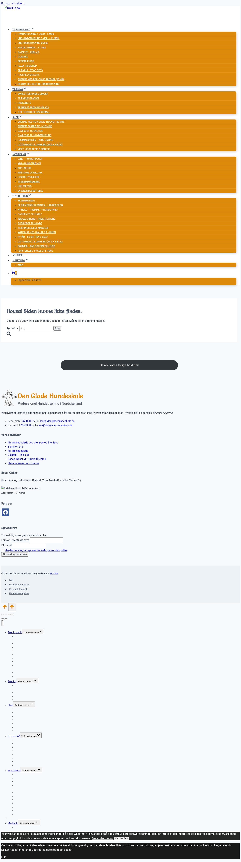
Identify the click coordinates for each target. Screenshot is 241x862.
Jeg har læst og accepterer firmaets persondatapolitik (36, 550)
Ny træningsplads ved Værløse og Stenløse (33, 442)
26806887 (28, 421)
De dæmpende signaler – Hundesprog (40, 205)
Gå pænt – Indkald (18, 454)
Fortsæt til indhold (12, 3)
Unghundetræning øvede (33, 43)
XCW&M (54, 573)
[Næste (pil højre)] (6, 618)
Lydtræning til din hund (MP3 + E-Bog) (40, 144)
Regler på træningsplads (33, 107)
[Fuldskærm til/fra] (6, 614)
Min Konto (13, 823)
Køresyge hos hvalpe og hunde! (37, 232)
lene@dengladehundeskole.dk (57, 421)
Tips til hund (14, 770)
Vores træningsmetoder (33, 93)
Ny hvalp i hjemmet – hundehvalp (38, 209)
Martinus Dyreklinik (30, 172)
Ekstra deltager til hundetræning (39, 84)
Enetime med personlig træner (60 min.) (41, 79)
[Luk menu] (2, 623)
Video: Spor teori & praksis (34, 149)
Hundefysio (25, 186)
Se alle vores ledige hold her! (119, 365)
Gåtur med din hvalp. (30, 214)
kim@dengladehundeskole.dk (55, 425)
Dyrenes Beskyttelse (30, 191)
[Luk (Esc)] (12, 614)
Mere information (102, 838)
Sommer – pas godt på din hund (36, 246)
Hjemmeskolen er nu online (23, 463)
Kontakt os (24, 168)
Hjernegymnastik (29, 75)
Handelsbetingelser (19, 584)
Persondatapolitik (18, 589)
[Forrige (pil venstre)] (2, 618)
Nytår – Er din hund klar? (33, 237)
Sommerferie (15, 446)
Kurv (21, 265)
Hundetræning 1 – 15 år (32, 47)
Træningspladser (29, 98)
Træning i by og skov (30, 70)
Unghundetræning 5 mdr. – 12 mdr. (39, 38)
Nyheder (17, 255)
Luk (3, 857)
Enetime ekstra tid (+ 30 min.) (35, 126)
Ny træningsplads (18, 450)
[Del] (9, 614)
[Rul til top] (4, 607)
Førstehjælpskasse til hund (35, 250)
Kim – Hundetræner (29, 163)
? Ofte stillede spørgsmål (34, 112)
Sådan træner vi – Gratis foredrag (27, 459)
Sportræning (26, 61)
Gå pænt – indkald (29, 52)
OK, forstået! (121, 838)
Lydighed (23, 56)
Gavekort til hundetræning (34, 135)
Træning (12, 681)
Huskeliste (24, 103)
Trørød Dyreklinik (29, 181)
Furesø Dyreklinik (29, 177)
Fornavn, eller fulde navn (15, 540)
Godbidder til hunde (30, 223)
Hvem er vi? (14, 736)
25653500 (26, 425)
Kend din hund (26, 200)
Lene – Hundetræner (30, 159)
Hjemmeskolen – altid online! (35, 140)
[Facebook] (5, 512)
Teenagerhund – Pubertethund (36, 218)
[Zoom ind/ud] (2, 614)
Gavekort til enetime (30, 131)
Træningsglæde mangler (33, 228)
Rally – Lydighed (27, 66)
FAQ (11, 580)
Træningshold (15, 632)
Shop (10, 705)
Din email (6, 545)
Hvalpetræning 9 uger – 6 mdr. (36, 34)
